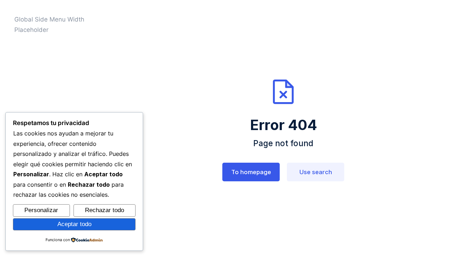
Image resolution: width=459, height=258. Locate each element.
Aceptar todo (74, 224)
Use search (315, 172)
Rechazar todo (104, 210)
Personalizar (41, 210)
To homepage (251, 172)
